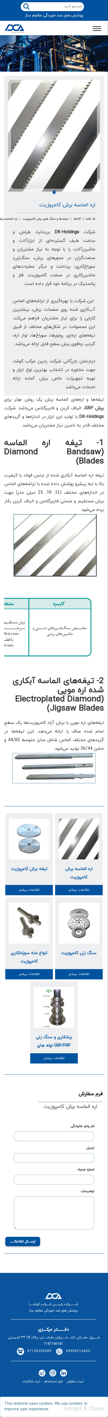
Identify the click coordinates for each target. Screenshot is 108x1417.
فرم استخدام (53, 1381)
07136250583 (39, 1351)
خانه (88, 219)
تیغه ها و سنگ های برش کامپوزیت (45, 219)
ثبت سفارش (75, 1381)
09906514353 (78, 1351)
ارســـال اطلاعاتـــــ (22, 1241)
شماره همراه (86, 1169)
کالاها (77, 219)
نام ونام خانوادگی (82, 1126)
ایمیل (90, 1148)
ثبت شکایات (31, 1381)
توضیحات (87, 1191)
